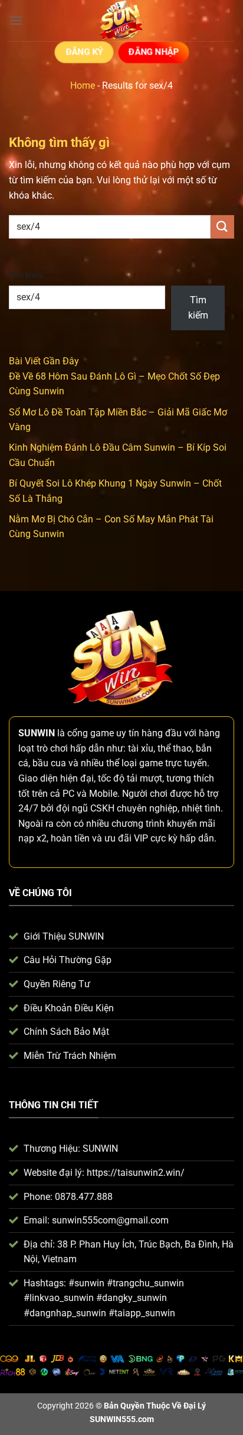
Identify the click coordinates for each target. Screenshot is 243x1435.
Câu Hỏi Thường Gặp (67, 959)
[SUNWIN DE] (121, 20)
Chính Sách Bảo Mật (66, 1031)
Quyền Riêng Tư (57, 984)
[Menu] (16, 20)
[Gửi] (222, 226)
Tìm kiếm (26, 275)
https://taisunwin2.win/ (136, 1172)
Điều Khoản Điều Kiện (69, 1008)
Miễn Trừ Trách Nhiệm (70, 1055)
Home (82, 85)
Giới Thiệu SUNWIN (64, 936)
